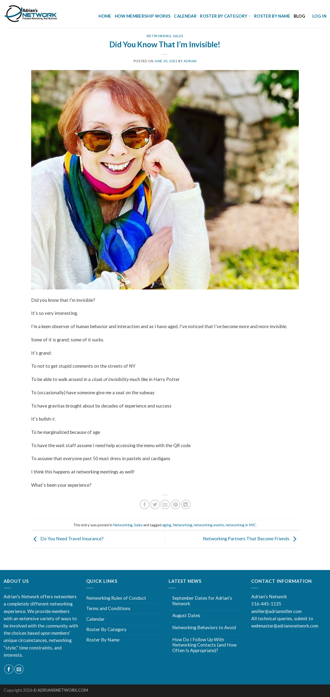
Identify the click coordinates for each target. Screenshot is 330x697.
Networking (159, 36)
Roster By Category (106, 629)
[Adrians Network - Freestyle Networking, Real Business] (41, 14)
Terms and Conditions (108, 608)
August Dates (186, 615)
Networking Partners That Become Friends (246, 539)
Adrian (190, 61)
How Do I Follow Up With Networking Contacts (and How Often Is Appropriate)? (204, 645)
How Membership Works (143, 16)
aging (166, 525)
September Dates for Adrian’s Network (202, 600)
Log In (319, 16)
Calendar (185, 16)
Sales (178, 36)
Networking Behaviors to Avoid (204, 627)
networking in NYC (241, 525)
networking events (209, 525)
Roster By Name (272, 16)
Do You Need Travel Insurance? (71, 539)
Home (105, 16)
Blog (299, 16)
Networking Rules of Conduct (116, 598)
